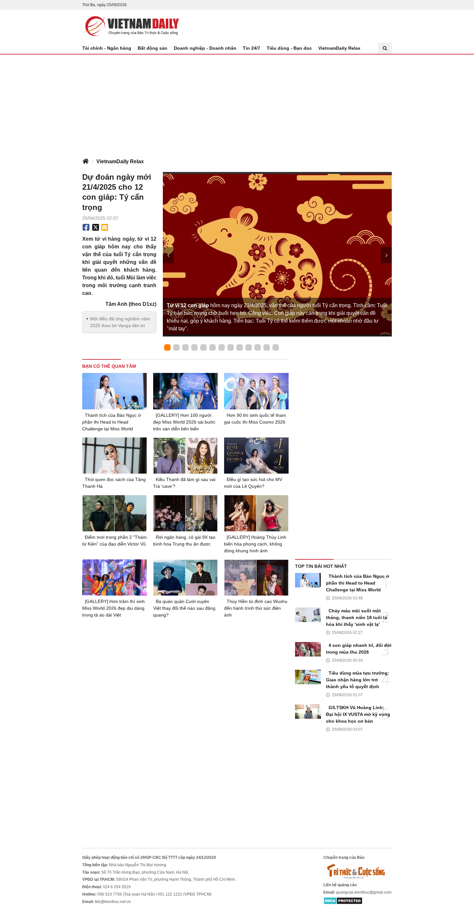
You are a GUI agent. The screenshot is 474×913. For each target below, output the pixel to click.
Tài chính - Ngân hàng (106, 48)
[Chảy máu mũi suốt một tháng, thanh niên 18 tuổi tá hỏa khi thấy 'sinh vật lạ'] (308, 614)
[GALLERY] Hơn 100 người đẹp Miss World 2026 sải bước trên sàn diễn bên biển (184, 422)
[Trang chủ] (85, 162)
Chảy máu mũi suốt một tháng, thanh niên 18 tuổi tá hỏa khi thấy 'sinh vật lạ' (356, 617)
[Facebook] (86, 227)
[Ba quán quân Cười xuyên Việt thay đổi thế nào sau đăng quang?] (185, 577)
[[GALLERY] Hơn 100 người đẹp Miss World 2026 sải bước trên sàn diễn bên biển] (185, 391)
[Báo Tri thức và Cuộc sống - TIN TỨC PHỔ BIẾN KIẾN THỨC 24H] (357, 871)
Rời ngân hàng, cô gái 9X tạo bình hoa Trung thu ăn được (184, 541)
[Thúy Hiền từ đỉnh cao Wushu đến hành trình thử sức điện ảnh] (256, 577)
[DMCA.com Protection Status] (342, 900)
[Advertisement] (237, 103)
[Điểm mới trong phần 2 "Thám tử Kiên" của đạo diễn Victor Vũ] (114, 513)
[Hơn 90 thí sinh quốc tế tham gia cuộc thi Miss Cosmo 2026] (256, 391)
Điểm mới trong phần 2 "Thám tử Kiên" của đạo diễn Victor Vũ (114, 541)
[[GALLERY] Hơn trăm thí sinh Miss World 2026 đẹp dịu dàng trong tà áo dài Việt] (114, 577)
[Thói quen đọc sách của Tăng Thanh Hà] (114, 455)
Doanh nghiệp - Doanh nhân (205, 48)
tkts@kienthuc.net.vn (113, 901)
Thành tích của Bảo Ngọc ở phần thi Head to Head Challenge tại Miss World (111, 422)
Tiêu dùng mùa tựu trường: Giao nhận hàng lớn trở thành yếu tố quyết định (357, 679)
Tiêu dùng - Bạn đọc (289, 48)
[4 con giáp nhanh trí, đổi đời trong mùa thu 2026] (308, 649)
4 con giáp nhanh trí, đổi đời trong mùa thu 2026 (358, 649)
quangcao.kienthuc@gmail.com (363, 892)
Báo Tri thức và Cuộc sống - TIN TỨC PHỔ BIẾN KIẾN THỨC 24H (130, 26)
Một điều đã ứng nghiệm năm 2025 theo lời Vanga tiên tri (120, 322)
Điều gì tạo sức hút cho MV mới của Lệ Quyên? (253, 483)
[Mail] (104, 227)
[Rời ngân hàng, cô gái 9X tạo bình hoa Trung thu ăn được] (185, 513)
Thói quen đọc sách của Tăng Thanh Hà (114, 483)
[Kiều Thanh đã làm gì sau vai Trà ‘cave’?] (185, 455)
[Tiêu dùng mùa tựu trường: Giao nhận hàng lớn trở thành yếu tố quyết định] (308, 677)
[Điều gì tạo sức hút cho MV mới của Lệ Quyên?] (256, 455)
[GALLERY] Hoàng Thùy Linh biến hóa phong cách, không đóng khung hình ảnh (255, 544)
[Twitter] (96, 227)
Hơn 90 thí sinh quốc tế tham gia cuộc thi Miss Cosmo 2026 (255, 419)
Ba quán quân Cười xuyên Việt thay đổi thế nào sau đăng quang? (184, 608)
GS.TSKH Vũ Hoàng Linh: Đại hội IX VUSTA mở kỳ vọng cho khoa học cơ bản (358, 714)
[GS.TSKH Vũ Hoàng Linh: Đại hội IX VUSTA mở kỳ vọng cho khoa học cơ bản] (308, 711)
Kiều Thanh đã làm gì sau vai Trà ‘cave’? (184, 483)
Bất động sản (152, 48)
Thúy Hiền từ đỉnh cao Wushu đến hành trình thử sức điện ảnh (255, 608)
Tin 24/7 (251, 48)
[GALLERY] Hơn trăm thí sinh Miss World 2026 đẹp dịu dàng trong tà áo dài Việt (113, 608)
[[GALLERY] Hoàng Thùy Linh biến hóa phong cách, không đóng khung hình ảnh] (256, 513)
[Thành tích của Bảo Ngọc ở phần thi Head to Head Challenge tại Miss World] (114, 391)
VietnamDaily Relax (339, 48)
